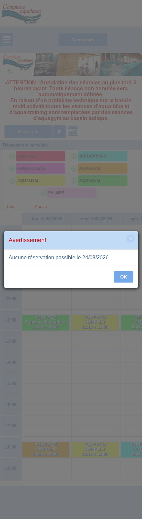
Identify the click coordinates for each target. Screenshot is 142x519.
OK (123, 277)
